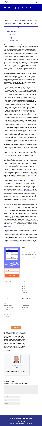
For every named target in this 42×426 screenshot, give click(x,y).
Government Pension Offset (24, 190)
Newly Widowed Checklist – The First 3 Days (29, 250)
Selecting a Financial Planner (9, 311)
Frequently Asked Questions (17, 418)
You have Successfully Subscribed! (12, 31)
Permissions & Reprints (26, 305)
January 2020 (24, 290)
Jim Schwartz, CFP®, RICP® (10, 16)
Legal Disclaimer (25, 301)
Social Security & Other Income (26, 16)
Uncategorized (6, 316)
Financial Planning (7, 301)
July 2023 (23, 284)
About (10, 418)
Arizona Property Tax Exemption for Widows (29, 252)
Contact (30, 418)
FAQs (23, 309)
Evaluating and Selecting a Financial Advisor (29, 249)
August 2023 (24, 283)
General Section (24, 300)
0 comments (34, 16)
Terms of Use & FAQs (12, 38)
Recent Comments (12, 34)
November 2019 (25, 292)
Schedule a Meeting (16, 327)
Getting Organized (7, 303)
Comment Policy (25, 307)
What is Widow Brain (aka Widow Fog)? (28, 257)
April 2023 (23, 288)
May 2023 (23, 286)
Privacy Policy (24, 303)
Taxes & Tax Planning (7, 314)
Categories (10, 37)
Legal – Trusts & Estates (8, 307)
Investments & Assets (8, 305)
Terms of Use (18, 346)
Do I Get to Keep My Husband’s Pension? (12, 29)
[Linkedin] (24, 421)
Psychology (6, 309)
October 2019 (24, 294)
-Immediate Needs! (7, 300)
